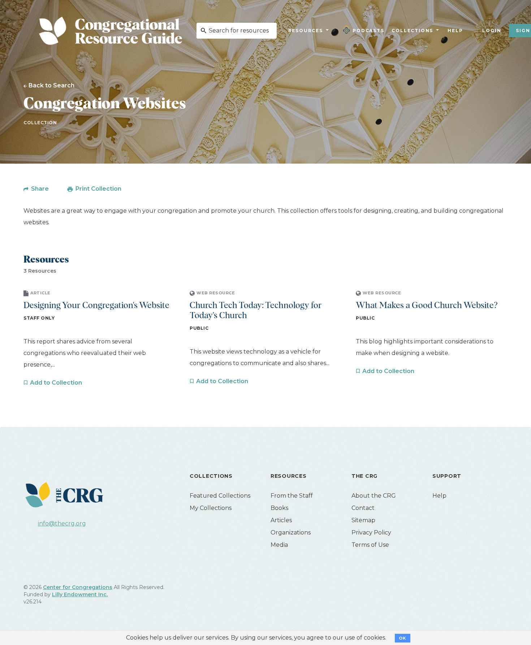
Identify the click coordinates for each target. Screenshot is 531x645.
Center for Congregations (77, 587)
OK (402, 638)
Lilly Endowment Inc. (80, 594)
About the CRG (373, 495)
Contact (363, 508)
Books (279, 508)
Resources (305, 30)
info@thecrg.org (62, 523)
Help (455, 30)
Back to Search (51, 85)
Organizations (291, 532)
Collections (411, 30)
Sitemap (363, 520)
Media (279, 544)
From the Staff (292, 495)
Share (40, 188)
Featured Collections (220, 495)
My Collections (211, 508)
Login (491, 30)
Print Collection (98, 188)
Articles (281, 520)
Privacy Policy (371, 532)
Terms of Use (370, 544)
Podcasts (368, 30)
